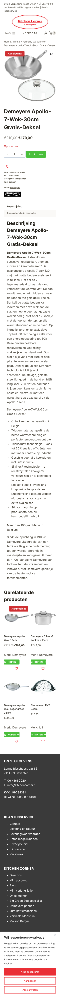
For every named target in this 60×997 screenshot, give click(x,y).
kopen (38, 154)
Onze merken (19, 895)
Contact (15, 823)
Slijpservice (17, 849)
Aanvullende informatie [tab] (21, 213)
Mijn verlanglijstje (21, 890)
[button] (52, 54)
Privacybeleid (19, 844)
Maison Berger (19, 921)
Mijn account (18, 880)
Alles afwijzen (30, 989)
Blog (13, 885)
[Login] (45, 33)
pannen (12, 182)
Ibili (41, 727)
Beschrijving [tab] (14, 206)
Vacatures (16, 854)
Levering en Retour (22, 828)
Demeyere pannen (22, 906)
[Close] (56, 935)
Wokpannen (20, 178)
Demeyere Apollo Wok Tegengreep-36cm (15, 709)
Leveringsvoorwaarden (25, 834)
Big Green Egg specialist (26, 900)
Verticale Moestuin (22, 916)
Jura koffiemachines (23, 911)
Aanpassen (30, 980)
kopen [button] (12, 662)
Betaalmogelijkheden (24, 839)
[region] (30, 964)
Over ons (16, 875)
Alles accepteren (30, 971)
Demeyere (15, 187)
